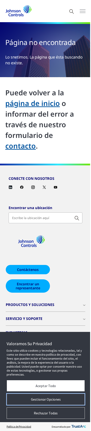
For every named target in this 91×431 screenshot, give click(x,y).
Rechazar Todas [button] (46, 413)
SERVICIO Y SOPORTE (24, 318)
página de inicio (32, 103)
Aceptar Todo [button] (46, 386)
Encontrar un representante (28, 286)
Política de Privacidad (19, 426)
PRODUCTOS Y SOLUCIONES (30, 304)
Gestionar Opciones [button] (46, 399)
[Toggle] (83, 11)
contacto (20, 146)
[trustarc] (78, 426)
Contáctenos (28, 269)
